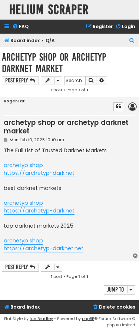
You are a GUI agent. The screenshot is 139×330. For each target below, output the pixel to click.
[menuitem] (20, 27)
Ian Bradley (41, 319)
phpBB (88, 319)
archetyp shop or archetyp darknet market (54, 62)
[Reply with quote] (118, 106)
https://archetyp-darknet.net (43, 248)
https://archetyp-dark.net (39, 173)
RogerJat (14, 101)
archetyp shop (23, 165)
